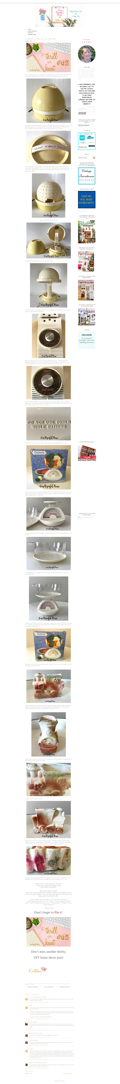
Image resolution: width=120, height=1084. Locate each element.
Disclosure (30, 32)
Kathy (29, 1048)
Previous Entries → (67, 1073)
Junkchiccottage (31, 1022)
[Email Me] (90, 42)
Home (29, 29)
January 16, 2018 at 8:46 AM (38, 1018)
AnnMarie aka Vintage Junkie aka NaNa (36, 1062)
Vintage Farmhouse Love (38, 405)
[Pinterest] (86, 42)
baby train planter (34, 983)
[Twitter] (84, 42)
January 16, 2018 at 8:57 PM (38, 1045)
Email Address (82, 108)
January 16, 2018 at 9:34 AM (38, 1029)
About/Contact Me (32, 31)
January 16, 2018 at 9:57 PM (38, 1059)
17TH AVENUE (62, 1081)
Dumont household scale (45, 983)
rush (29, 1005)
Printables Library (32, 34)
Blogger (63, 1080)
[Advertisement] (86, 373)
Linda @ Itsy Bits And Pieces (34, 1033)
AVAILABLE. (64, 879)
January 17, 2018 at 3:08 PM (38, 1067)
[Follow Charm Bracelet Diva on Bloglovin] (84, 126)
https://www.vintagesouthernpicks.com (36, 997)
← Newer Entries (29, 1073)
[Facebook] (82, 42)
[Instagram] (88, 42)
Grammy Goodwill (32, 1040)
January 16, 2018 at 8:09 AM (38, 1002)
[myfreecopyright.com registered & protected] (86, 518)
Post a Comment (29, 1071)
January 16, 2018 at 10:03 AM (38, 1037)
